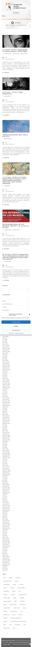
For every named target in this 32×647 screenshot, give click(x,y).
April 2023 (4, 395)
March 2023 (5, 396)
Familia (14, 597)
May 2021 (4, 427)
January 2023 (5, 399)
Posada (5, 618)
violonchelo (17, 624)
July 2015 (4, 531)
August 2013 (5, 565)
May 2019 (4, 462)
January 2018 (5, 486)
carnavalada (6, 584)
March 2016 (5, 519)
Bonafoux (18, 577)
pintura (20, 614)
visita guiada (6, 628)
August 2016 (5, 511)
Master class (16, 607)
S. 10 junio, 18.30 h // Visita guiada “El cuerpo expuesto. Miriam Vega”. (15, 50)
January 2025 (5, 363)
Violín (24, 624)
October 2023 (5, 386)
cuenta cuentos (21, 587)
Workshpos (7, 96)
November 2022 (6, 402)
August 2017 (5, 493)
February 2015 (5, 538)
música (5, 611)
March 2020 (5, 448)
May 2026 (4, 341)
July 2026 (4, 338)
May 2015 (4, 534)
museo (24, 607)
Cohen (5, 587)
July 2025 (4, 354)
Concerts (7, 186)
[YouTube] (18, 13)
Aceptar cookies (16, 322)
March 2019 (5, 465)
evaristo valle (7, 597)
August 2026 (5, 336)
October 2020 (5, 438)
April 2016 (4, 517)
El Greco (5, 594)
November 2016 (6, 507)
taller (5, 624)
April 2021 (4, 429)
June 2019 (4, 460)
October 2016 (5, 508)
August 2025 (5, 353)
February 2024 (5, 380)
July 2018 (4, 477)
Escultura (13, 594)
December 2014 (6, 541)
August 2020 (5, 441)
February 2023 (5, 397)
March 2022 (5, 414)
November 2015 (6, 525)
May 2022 (4, 411)
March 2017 (5, 501)
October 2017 (5, 490)
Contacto (10, 642)
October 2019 (5, 456)
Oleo (22, 611)
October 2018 (5, 472)
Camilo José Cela (7, 581)
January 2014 (5, 558)
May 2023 (4, 393)
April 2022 (4, 412)
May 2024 (4, 375)
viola (10, 624)
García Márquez (7, 601)
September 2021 (6, 423)
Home (7, 25)
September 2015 (6, 528)
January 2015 (5, 540)
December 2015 (6, 523)
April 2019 (4, 463)
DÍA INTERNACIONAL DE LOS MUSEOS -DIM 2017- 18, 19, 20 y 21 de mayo (15, 225)
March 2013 (5, 570)
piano (14, 614)
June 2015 (4, 532)
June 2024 (4, 374)
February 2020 (5, 450)
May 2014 (4, 552)
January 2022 (5, 417)
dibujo (13, 591)
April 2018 (4, 481)
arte (4, 577)
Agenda (4, 301)
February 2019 (5, 466)
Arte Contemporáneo (7, 304)
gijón (15, 601)
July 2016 (4, 513)
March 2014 (5, 555)
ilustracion (22, 601)
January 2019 (5, 468)
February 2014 (5, 556)
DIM (19, 591)
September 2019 (6, 457)
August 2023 (5, 389)
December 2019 (6, 453)
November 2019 (6, 454)
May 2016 (4, 516)
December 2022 (6, 401)
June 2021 (4, 426)
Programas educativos (20, 53)
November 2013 (6, 561)
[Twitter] (14, 13)
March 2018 (5, 483)
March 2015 (5, 537)
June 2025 (4, 356)
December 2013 (6, 559)
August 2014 (5, 547)
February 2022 (5, 415)
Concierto (12, 587)
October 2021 (5, 421)
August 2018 (5, 475)
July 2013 (4, 567)
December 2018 (6, 469)
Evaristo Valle (5, 310)
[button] (30, 314)
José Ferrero (22, 604)
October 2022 (5, 404)
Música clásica (13, 611)
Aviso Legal (15, 642)
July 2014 (4, 549)
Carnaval (17, 581)
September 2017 (6, 492)
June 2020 (4, 444)
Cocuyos (21, 584)
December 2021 (6, 418)
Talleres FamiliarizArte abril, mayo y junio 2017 (15, 135)
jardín (5, 604)
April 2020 (4, 447)
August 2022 (5, 406)
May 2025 (4, 357)
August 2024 (5, 371)
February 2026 (5, 345)
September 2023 (6, 387)
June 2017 (4, 496)
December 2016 (6, 505)
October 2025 (5, 350)
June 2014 (4, 550)
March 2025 (5, 360)
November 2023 (6, 384)
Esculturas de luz (22, 594)
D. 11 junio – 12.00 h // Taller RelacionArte (12, 93)
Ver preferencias (16, 330)
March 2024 (5, 378)
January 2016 (5, 522)
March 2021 (5, 430)
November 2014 (6, 543)
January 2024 (5, 381)
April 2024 (4, 377)
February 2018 (5, 484)
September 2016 (6, 510)
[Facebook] (16, 13)
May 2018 (4, 480)
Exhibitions (7, 53)
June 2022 (4, 409)
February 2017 (5, 502)
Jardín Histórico (13, 604)
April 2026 (4, 342)
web (14, 628)
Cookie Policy (11, 333)
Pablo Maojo (6, 614)
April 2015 (4, 535)
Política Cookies (7, 644)
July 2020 (4, 442)
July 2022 (4, 408)
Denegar (16, 326)
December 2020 (6, 435)
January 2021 (5, 433)
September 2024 (6, 369)
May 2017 (4, 498)
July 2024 (4, 372)
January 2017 (5, 504)
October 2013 (5, 562)
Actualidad (12, 25)
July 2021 (4, 424)
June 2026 (4, 339)
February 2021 (5, 432)
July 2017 (4, 495)
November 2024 (6, 366)
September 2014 (6, 546)
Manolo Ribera (7, 607)
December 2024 (6, 365)
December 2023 (6, 383)
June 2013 (4, 568)
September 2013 (6, 564)
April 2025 (4, 359)
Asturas (10, 577)
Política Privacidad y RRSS (24, 642)
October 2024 (5, 368)
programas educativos (15, 618)
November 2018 (6, 471)
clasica (14, 584)
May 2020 (4, 445)
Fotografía (22, 597)
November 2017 (6, 489)
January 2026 (5, 347)
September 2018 (6, 474)
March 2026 (5, 344)
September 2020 (6, 439)
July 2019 (4, 459)
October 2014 (5, 544)
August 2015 (5, 529)
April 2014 (4, 553)
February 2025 (5, 362)
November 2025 (6, 348)
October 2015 (5, 526)
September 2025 (6, 351)
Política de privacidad (19, 333)
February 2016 (5, 520)
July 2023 (4, 390)
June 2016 (4, 514)
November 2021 (6, 420)
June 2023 (4, 392)
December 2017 (6, 487)
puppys (5, 621)
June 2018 (4, 478)
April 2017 (4, 499)
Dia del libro (6, 591)
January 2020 (5, 451)
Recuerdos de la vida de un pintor (18, 621)
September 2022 (6, 405)
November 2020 (6, 436)
